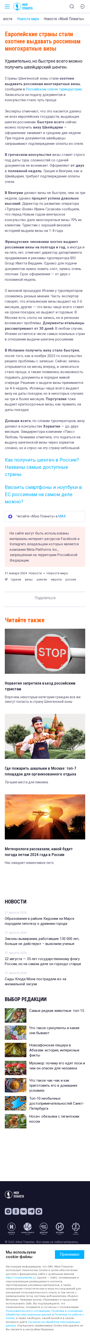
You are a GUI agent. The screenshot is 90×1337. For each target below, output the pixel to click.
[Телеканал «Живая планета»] (27, 1228)
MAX (62, 516)
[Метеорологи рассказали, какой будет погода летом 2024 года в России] (45, 816)
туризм (16, 579)
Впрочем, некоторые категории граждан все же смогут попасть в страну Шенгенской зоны (43, 699)
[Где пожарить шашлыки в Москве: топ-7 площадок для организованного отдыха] (45, 736)
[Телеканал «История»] (59, 1228)
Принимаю (69, 1254)
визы (29, 579)
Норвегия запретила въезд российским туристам (40, 686)
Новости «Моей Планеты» (64, 19)
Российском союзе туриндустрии (54, 89)
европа (56, 579)
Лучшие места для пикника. (27, 782)
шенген (41, 579)
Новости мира (28, 19)
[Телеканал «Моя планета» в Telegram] (31, 1211)
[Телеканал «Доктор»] (43, 1228)
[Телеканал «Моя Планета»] (23, 6)
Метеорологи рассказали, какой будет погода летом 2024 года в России (39, 851)
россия (71, 579)
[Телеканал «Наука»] (11, 1228)
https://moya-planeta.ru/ (21, 1277)
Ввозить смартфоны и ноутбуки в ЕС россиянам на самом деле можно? (43, 494)
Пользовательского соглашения (28, 1311)
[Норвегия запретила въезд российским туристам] (45, 651)
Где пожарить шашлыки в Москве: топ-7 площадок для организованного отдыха (40, 771)
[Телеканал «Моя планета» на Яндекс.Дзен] (8, 1211)
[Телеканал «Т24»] (76, 1228)
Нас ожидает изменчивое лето (29, 863)
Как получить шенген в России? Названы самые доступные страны (42, 467)
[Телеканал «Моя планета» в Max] (39, 1211)
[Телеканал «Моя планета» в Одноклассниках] (15, 1211)
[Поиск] (71, 6)
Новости (15, 902)
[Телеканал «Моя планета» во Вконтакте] (23, 1211)
